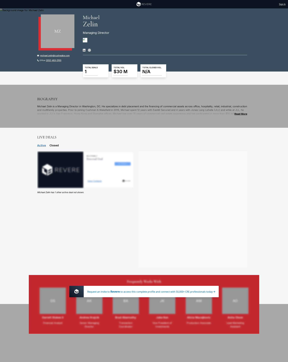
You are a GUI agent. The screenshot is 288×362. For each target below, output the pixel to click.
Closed (54, 145)
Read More (240, 114)
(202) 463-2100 (53, 60)
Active (41, 145)
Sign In (282, 4)
